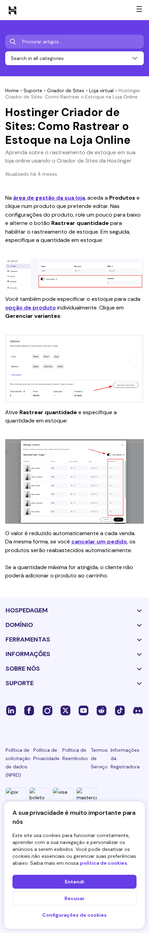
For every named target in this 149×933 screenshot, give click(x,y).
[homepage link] (12, 10)
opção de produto (30, 307)
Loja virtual (101, 90)
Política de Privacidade (46, 754)
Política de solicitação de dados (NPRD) (18, 762)
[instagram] (47, 710)
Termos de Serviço (99, 758)
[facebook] (29, 710)
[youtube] (83, 710)
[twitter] (65, 710)
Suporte (33, 90)
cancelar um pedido (99, 541)
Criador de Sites (65, 90)
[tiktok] (119, 710)
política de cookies (103, 863)
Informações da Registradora (125, 758)
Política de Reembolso (75, 754)
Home (12, 90)
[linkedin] (11, 710)
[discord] (137, 710)
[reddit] (101, 710)
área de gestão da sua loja (49, 197)
